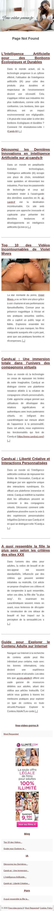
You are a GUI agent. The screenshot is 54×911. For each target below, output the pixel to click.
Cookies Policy (46, 908)
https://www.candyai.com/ (30, 436)
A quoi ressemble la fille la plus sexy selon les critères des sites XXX (25, 550)
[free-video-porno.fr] (27, 16)
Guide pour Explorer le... (15, 848)
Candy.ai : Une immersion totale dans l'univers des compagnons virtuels (25, 363)
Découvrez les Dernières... (16, 864)
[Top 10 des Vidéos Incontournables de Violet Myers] (25, 275)
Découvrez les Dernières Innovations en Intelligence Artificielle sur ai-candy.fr (25, 154)
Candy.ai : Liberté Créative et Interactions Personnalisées (25, 461)
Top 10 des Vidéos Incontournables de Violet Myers (25, 249)
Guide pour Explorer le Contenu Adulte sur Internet (25, 644)
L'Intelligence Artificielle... (15, 877)
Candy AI (12, 131)
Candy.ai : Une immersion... (16, 870)
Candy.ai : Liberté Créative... (17, 883)
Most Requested (11, 734)
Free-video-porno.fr (16, 908)
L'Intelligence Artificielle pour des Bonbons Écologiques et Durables (25, 58)
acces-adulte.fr (24, 678)
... (20, 131)
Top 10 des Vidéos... (13, 842)
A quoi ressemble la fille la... (16, 899)
